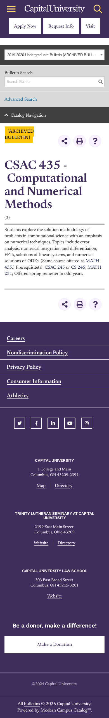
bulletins (32, 704)
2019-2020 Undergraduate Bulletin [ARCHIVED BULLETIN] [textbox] (53, 55)
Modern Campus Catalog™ (66, 710)
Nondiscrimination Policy (37, 353)
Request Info (61, 26)
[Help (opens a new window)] (95, 141)
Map (41, 486)
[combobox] (54, 54)
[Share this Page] (64, 141)
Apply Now (25, 26)
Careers (16, 338)
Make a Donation (54, 644)
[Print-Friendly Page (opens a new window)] (80, 141)
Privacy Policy (24, 367)
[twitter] (19, 423)
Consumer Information (34, 381)
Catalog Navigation (28, 115)
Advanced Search (20, 99)
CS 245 (78, 267)
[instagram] (86, 423)
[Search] (101, 81)
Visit (90, 26)
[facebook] (36, 423)
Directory (63, 486)
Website (41, 543)
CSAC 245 (55, 267)
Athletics (18, 396)
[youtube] (69, 423)
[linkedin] (53, 423)
